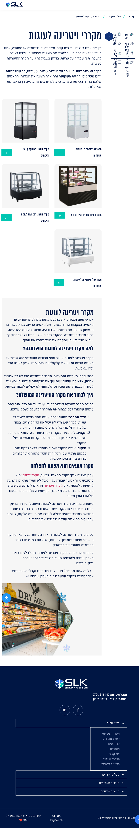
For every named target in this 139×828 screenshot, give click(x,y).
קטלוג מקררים (111, 739)
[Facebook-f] (78, 710)
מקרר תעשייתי (111, 734)
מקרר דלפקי (30, 475)
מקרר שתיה (127, 57)
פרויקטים (114, 744)
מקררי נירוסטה (115, 68)
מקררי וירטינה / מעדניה (127, 69)
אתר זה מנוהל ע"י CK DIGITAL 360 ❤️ (23, 818)
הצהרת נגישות (111, 759)
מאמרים (115, 749)
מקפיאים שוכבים (127, 48)
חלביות (126, 36)
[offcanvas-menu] (134, 5)
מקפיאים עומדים (115, 39)
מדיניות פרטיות (110, 764)
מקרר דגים (114, 48)
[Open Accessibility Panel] (6, 598)
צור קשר (114, 754)
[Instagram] (65, 710)
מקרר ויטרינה (53, 485)
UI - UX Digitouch (56, 818)
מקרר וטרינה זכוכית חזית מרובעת (86, 215)
